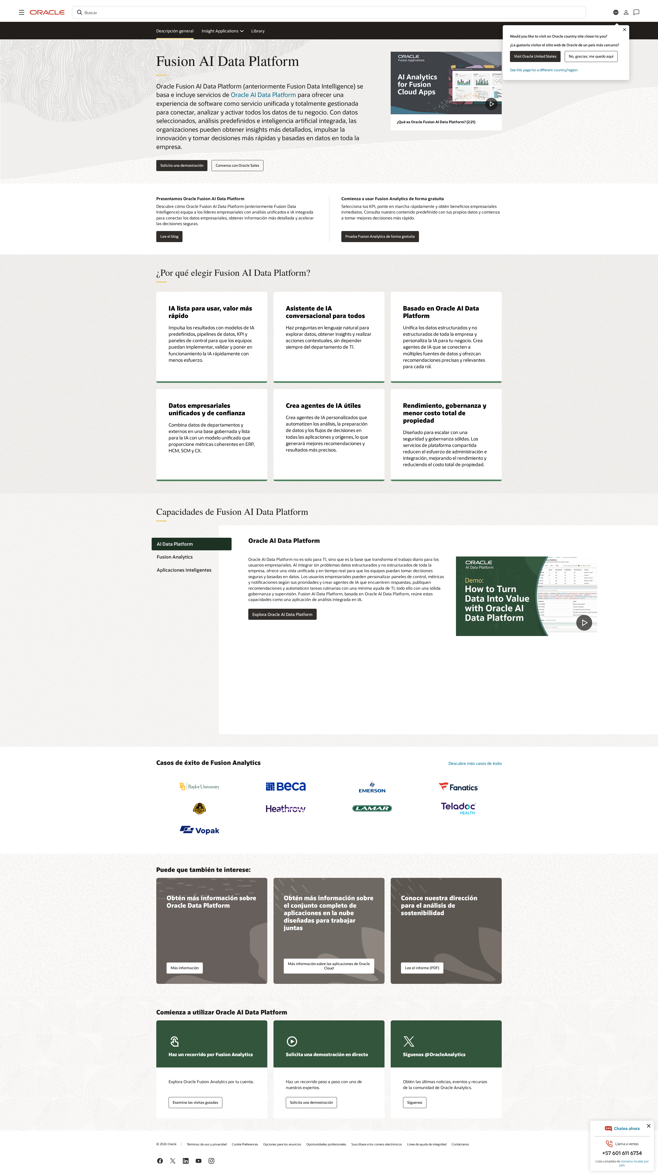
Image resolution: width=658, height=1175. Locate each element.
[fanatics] (458, 786)
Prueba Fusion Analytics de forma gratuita (380, 236)
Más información (185, 967)
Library (257, 30)
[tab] (192, 544)
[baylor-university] (199, 786)
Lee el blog (167, 236)
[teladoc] (458, 808)
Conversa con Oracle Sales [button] (237, 165)
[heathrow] (286, 808)
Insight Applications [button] (220, 30)
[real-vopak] (199, 830)
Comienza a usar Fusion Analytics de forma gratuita (392, 198)
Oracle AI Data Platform (263, 95)
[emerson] (372, 786)
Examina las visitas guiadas (195, 1102)
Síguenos (414, 1102)
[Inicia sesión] (626, 12)
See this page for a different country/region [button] (544, 69)
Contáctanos (460, 1144)
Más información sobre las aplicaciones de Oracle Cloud (329, 965)
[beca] (286, 786)
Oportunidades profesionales (326, 1144)
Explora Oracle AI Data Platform (282, 614)
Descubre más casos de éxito (475, 763)
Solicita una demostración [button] (181, 165)
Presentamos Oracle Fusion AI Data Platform (200, 198)
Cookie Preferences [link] (245, 1144)
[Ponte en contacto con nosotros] (636, 12)
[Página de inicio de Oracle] (47, 12)
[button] (22, 12)
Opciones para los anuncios (282, 1144)
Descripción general (175, 30)
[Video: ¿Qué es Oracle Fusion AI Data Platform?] (446, 83)
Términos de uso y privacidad (207, 1144)
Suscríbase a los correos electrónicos (376, 1144)
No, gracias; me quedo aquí (591, 56)
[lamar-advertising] (372, 808)
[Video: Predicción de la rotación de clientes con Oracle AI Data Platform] (526, 596)
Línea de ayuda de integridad (426, 1144)
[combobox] (329, 12)
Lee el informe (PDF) (422, 967)
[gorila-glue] (199, 808)
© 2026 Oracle (166, 1144)
